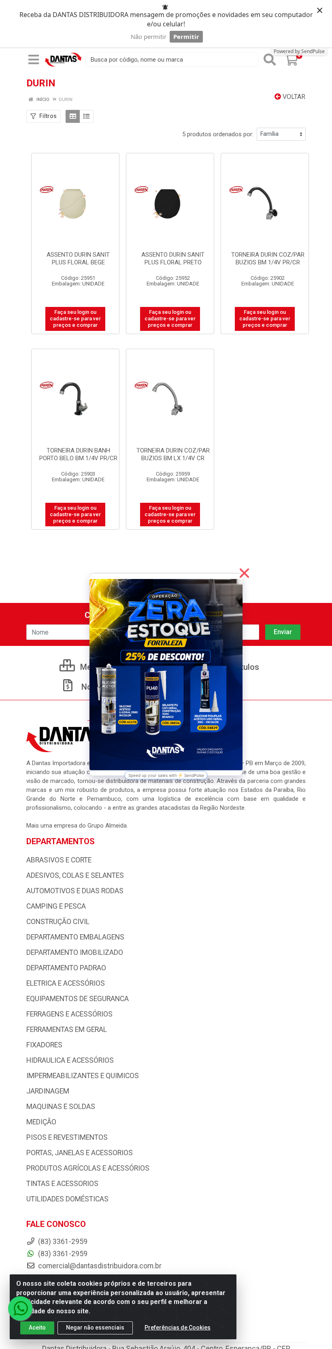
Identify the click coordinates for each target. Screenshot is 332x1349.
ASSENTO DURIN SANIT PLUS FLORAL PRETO (172, 258)
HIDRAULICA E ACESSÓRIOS (70, 1060)
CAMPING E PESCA (56, 906)
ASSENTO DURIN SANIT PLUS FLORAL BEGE (78, 258)
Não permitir (148, 36)
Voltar (293, 97)
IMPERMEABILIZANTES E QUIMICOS (82, 1076)
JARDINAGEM (47, 1091)
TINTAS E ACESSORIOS (62, 1184)
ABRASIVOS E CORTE (59, 860)
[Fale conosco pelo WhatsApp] (20, 1308)
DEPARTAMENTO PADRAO (66, 968)
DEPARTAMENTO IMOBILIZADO (74, 952)
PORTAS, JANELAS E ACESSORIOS (79, 1153)
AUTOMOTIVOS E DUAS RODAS (74, 891)
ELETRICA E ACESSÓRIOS (65, 983)
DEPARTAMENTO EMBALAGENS (75, 937)
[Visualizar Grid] (73, 116)
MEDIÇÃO (41, 1122)
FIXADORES (44, 1045)
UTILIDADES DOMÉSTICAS (67, 1199)
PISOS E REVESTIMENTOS (67, 1137)
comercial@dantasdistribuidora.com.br (99, 1266)
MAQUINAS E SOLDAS (60, 1106)
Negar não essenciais (95, 1327)
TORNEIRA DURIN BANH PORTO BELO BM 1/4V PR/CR (78, 454)
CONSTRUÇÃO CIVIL (57, 922)
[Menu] (33, 59)
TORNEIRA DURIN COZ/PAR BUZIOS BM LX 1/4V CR (173, 454)
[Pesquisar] (269, 59)
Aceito (37, 1327)
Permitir (186, 36)
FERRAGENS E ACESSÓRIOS (69, 1014)
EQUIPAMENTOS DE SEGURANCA (77, 999)
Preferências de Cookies (178, 1327)
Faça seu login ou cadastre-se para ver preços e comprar (75, 318)
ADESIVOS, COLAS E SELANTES (75, 875)
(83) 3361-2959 (61, 1254)
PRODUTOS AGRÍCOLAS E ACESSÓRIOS (87, 1168)
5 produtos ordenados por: (217, 134)
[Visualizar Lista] (86, 116)
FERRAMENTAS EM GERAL (66, 1029)
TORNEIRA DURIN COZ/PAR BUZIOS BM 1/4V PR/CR (267, 258)
